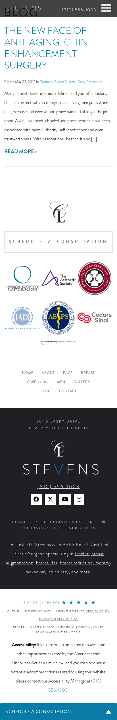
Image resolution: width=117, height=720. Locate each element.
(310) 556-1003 (79, 10)
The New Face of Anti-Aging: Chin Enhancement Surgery (46, 48)
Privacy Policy (98, 611)
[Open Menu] (106, 8)
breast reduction (76, 563)
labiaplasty (58, 572)
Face (68, 373)
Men (61, 382)
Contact (68, 391)
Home (28, 373)
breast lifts (46, 563)
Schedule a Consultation (58, 241)
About (48, 373)
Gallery (82, 382)
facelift (82, 554)
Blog (45, 391)
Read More (19, 151)
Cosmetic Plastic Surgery (57, 81)
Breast (88, 373)
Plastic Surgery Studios (58, 619)
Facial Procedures (90, 81)
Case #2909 (38, 382)
